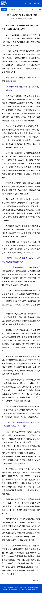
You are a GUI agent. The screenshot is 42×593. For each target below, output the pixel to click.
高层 (20, 9)
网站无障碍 (37, 4)
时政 (26, 9)
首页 (4, 9)
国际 (37, 9)
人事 (31, 9)
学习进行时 (12, 9)
